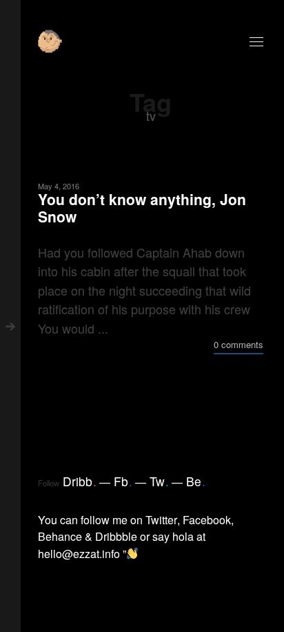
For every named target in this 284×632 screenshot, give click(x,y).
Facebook (207, 520)
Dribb (80, 481)
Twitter (161, 520)
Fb (123, 481)
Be (195, 481)
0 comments (238, 344)
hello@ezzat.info (79, 554)
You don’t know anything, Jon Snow (142, 208)
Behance (60, 536)
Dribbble (116, 536)
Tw (159, 481)
